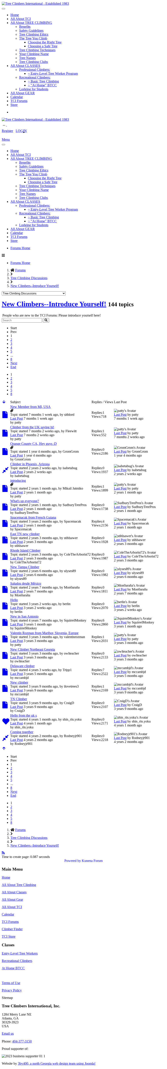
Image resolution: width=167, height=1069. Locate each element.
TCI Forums (18, 101)
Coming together (21, 732)
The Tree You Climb (33, 38)
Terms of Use (11, 983)
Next (13, 363)
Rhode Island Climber (25, 550)
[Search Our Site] (9, 125)
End (13, 367)
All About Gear (12, 899)
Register (7, 131)
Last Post (16, 418)
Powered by (72, 861)
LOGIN (21, 131)
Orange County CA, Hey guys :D (33, 443)
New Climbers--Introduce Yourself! (54, 304)
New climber (19, 682)
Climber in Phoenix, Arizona (30, 464)
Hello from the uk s (23, 715)
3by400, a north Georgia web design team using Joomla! (56, 1063)
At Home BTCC (13, 968)
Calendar (16, 97)
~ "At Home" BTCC (42, 85)
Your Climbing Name (34, 54)
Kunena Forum (92, 861)
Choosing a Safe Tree (42, 46)
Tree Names (27, 58)
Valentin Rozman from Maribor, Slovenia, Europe (44, 633)
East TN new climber (25, 534)
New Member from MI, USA (30, 407)
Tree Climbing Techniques (37, 50)
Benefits (24, 26)
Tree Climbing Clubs (33, 62)
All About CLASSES (25, 66)
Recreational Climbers (17, 961)
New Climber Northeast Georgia (32, 649)
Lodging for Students (33, 89)
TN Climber (18, 699)
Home (14, 15)
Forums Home (20, 248)
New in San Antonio (24, 616)
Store (14, 105)
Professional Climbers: (34, 69)
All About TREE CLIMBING (31, 23)
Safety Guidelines (31, 30)
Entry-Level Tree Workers (20, 953)
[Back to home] (35, 3)
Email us (8, 1033)
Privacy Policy (12, 990)
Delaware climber (22, 666)
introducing (18, 480)
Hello (14, 600)
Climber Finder (12, 929)
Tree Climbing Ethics (33, 34)
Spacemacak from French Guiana (33, 517)
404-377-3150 (22, 1041)
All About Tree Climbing (19, 885)
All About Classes (14, 892)
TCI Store (8, 936)
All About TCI (20, 19)
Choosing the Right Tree (45, 42)
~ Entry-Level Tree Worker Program (53, 73)
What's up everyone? (24, 501)
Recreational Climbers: (34, 77)
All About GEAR (22, 93)
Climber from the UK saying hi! (32, 427)
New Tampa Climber (24, 567)
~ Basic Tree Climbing (43, 81)
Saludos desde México (25, 583)
